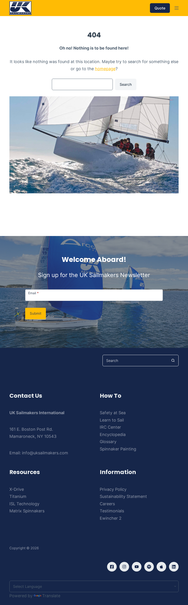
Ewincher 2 (111, 518)
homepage (105, 68)
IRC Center (110, 427)
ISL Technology (24, 503)
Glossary (108, 441)
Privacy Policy (113, 489)
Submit (35, 313)
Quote (160, 8)
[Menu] (176, 8)
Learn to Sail (112, 420)
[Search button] (172, 360)
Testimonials (112, 510)
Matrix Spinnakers (26, 510)
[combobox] (135, 360)
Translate (51, 595)
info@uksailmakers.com (45, 452)
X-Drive (16, 489)
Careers (107, 503)
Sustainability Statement (123, 496)
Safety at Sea (113, 412)
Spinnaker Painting (118, 449)
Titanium (17, 496)
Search (126, 84)
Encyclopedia (113, 434)
